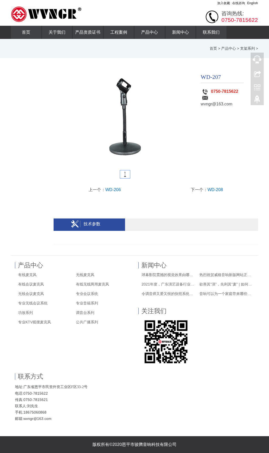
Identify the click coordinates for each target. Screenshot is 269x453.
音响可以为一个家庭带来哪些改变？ (226, 294)
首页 (26, 32)
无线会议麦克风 (31, 294)
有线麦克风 (27, 275)
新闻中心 (180, 32)
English (252, 3)
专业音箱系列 (87, 303)
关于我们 (57, 32)
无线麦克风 (85, 275)
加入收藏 (223, 3)
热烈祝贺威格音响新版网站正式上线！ (226, 275)
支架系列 (247, 48)
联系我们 (211, 32)
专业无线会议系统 (33, 303)
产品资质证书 (87, 32)
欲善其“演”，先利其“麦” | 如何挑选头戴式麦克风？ (226, 284)
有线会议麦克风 (31, 284)
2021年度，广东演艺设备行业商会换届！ (169, 284)
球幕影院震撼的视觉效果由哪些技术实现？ (169, 275)
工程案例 (118, 32)
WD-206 (113, 189)
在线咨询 (238, 3)
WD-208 (215, 189)
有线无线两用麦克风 (92, 284)
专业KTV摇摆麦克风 (34, 322)
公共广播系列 (87, 322)
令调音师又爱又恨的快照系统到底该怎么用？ (169, 294)
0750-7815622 (224, 91)
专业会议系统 (87, 294)
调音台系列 (85, 313)
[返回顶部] (257, 100)
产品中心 (149, 32)
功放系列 (25, 313)
